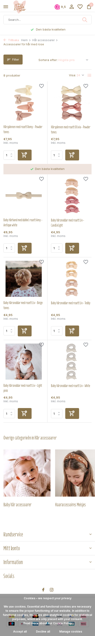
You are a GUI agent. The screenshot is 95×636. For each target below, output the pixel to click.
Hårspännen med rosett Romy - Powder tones (22, 129)
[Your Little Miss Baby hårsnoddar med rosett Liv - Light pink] (23, 362)
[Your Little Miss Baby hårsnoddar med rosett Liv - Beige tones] (23, 279)
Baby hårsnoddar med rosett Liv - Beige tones (23, 305)
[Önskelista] (80, 7)
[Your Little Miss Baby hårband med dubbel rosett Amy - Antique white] (23, 196)
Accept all (20, 631)
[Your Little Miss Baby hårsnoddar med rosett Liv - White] (71, 362)
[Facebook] (43, 590)
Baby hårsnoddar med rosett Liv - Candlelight (67, 223)
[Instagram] (51, 590)
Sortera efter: (48, 60)
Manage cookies (70, 631)
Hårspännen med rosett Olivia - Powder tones (70, 130)
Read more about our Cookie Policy (47, 623)
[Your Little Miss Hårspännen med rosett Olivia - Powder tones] (71, 103)
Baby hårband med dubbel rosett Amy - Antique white (22, 223)
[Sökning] (85, 19)
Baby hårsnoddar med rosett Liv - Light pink (22, 388)
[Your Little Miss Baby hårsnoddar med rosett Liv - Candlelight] (71, 196)
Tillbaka (13, 40)
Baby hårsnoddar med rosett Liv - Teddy (70, 303)
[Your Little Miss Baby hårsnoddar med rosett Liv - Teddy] (71, 279)
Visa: (72, 75)
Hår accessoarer (43, 40)
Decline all (43, 631)
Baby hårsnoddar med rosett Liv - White (70, 385)
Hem (24, 40)
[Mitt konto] (71, 6)
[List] (89, 75)
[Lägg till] (25, 155)
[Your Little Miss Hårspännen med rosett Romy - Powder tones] (23, 103)
